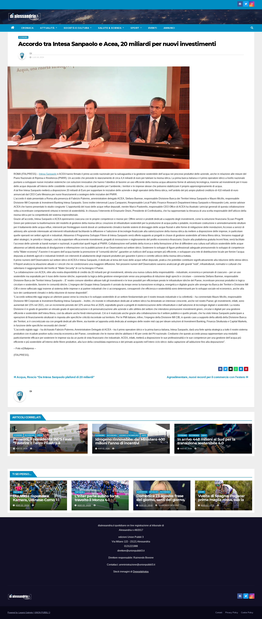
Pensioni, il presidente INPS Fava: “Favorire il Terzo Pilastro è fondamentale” (42, 443)
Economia (23, 37)
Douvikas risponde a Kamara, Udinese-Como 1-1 (36, 498)
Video (39, 435)
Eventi (152, 28)
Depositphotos (141, 571)
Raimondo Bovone (168, 505)
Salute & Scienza (110, 28)
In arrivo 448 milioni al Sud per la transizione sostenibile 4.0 (206, 441)
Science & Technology (129, 435)
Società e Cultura (77, 28)
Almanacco (142, 492)
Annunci (169, 28)
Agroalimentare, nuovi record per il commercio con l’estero (206, 377)
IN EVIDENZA (30, 435)
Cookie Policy (247, 612)
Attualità (47, 28)
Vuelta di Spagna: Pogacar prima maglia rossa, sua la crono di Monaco (221, 500)
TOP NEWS (18, 492)
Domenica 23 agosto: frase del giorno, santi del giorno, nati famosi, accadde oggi (160, 500)
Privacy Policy (231, 612)
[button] (252, 28)
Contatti (218, 612)
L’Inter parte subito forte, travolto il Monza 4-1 (97, 498)
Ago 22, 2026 (22, 505)
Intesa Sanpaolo (48, 174)
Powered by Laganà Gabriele (20, 612)
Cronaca (27, 28)
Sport (135, 28)
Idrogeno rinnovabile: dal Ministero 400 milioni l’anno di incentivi (130, 441)
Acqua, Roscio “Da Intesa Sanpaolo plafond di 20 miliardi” (55, 377)
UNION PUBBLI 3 (42, 612)
